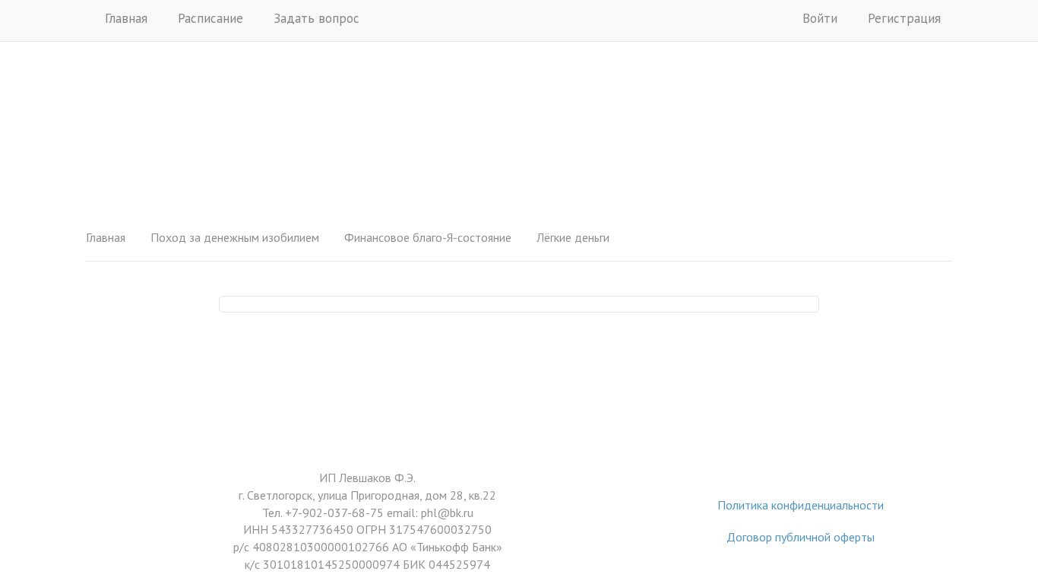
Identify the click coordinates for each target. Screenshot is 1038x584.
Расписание (210, 18)
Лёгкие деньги (572, 237)
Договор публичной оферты (800, 536)
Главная (126, 18)
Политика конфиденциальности (800, 505)
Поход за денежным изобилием (234, 237)
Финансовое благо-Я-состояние (427, 237)
